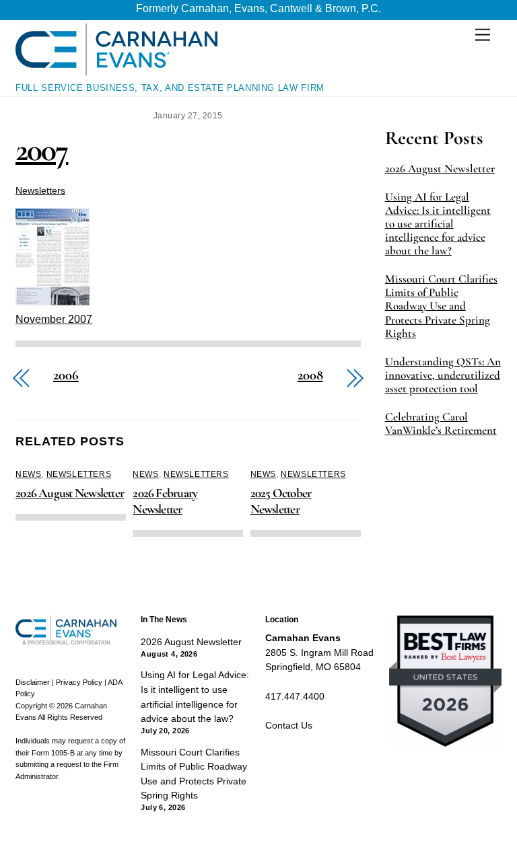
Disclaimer (32, 682)
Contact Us (288, 725)
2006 (66, 376)
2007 (41, 150)
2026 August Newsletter (69, 493)
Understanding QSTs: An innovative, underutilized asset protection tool (443, 375)
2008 (310, 376)
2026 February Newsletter (165, 501)
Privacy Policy (79, 682)
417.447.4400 (294, 696)
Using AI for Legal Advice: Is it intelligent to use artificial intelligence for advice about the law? (438, 224)
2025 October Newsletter (281, 501)
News (28, 474)
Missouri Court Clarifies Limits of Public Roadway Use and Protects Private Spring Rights (441, 306)
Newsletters (40, 190)
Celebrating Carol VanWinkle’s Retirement (441, 423)
